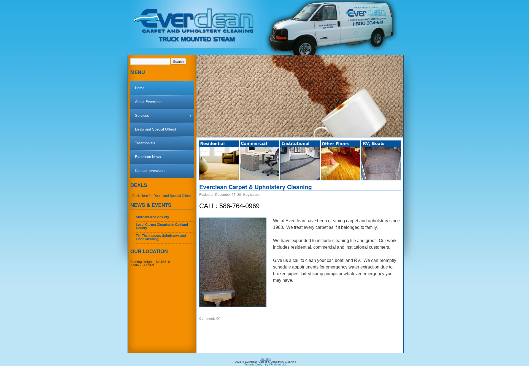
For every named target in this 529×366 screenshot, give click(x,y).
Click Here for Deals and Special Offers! (161, 196)
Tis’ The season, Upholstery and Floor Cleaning (161, 237)
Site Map (265, 358)
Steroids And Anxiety (152, 217)
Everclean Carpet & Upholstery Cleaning (255, 187)
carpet (255, 194)
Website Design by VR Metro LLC (265, 364)
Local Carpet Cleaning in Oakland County (162, 226)
